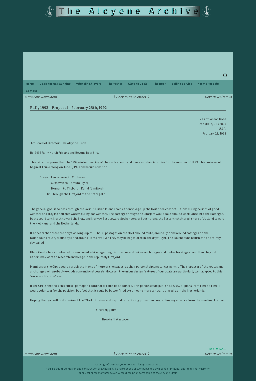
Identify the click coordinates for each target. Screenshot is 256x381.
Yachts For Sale (208, 84)
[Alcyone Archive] (128, 11)
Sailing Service (182, 84)
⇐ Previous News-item (40, 97)
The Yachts (114, 84)
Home (30, 84)
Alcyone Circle (137, 84)
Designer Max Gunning (55, 84)
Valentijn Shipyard (88, 84)
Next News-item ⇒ (218, 97)
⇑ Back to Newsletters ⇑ (131, 97)
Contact (31, 91)
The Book (159, 84)
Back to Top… (217, 349)
